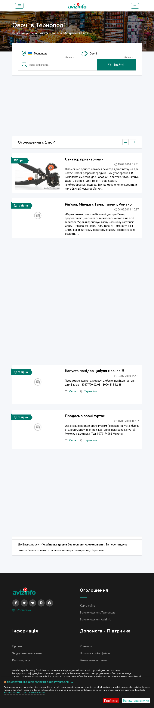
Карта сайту (87, 605)
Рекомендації (21, 660)
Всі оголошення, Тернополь (97, 612)
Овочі (93, 53)
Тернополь (40, 53)
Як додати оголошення (27, 653)
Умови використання (93, 660)
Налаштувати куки (136, 700)
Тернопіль (90, 391)
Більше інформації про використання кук (24, 692)
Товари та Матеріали (63, 33)
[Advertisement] (77, 104)
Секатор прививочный (84, 159)
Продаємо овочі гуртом (85, 416)
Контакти (86, 646)
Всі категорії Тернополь (28, 33)
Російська (24, 610)
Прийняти (111, 700)
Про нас (17, 646)
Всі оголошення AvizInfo (95, 619)
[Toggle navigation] (19, 6)
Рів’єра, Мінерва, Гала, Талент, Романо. (98, 204)
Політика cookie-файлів (95, 653)
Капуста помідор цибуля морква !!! (94, 370)
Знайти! (118, 64)
